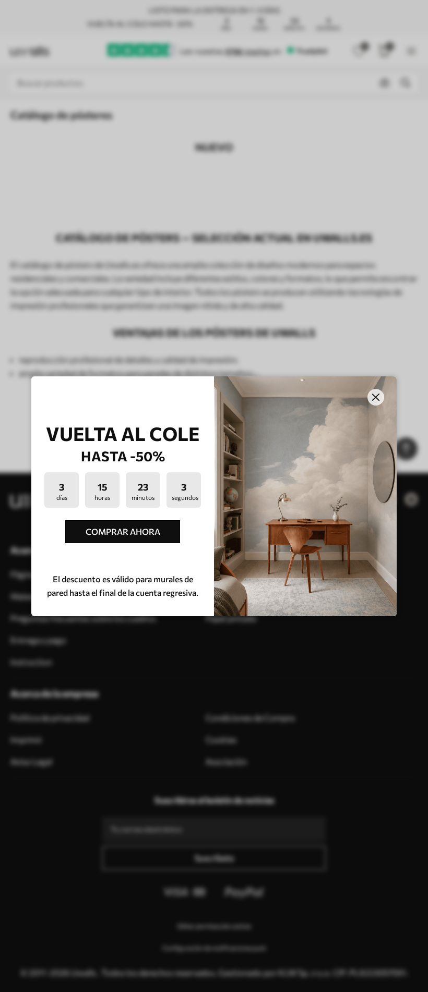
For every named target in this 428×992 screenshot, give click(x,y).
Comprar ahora (123, 531)
